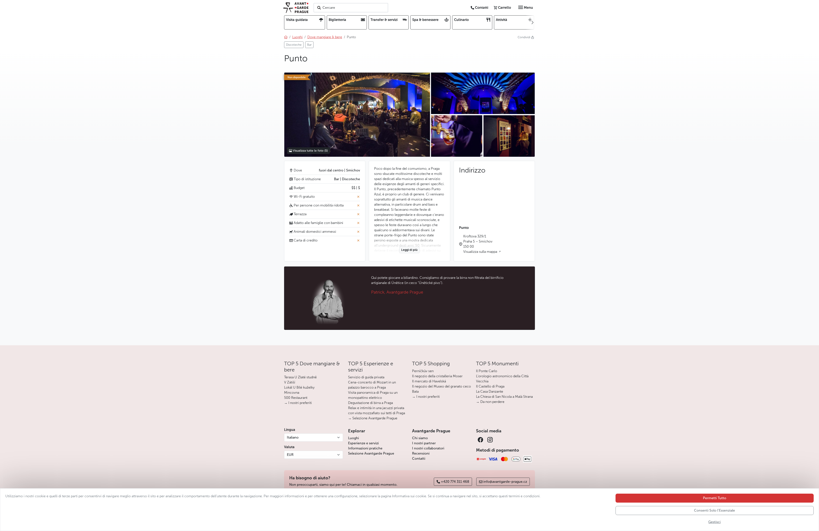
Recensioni (421, 453)
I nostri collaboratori (428, 448)
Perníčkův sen (423, 371)
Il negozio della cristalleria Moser (437, 376)
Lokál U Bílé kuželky (299, 387)
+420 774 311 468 (455, 482)
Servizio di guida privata (366, 377)
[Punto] (357, 114)
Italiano (293, 437)
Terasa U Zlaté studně (300, 377)
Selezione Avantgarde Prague (371, 453)
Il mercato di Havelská (429, 381)
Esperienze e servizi (363, 443)
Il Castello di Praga (490, 386)
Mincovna (291, 393)
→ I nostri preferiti (298, 403)
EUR (290, 455)
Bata (415, 391)
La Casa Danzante (489, 391)
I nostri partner (424, 443)
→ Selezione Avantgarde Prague (372, 418)
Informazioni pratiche (365, 448)
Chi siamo (420, 438)
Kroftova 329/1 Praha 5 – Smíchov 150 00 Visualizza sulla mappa (480, 244)
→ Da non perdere (490, 402)
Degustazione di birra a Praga (370, 403)
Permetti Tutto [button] (714, 498)
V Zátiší (289, 382)
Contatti (418, 458)
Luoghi (353, 438)
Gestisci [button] (714, 522)
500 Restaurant (295, 398)
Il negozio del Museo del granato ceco (441, 386)
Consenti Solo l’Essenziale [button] (714, 510)
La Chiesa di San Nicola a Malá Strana (504, 397)
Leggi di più (409, 250)
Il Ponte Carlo (486, 371)
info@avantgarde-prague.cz (505, 482)
